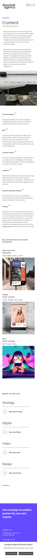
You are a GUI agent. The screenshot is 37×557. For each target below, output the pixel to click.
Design (4, 255)
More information (27, 548)
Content (20, 255)
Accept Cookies (11, 553)
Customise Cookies (26, 553)
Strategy (14, 255)
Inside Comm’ (7, 226)
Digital (9, 255)
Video (16, 300)
